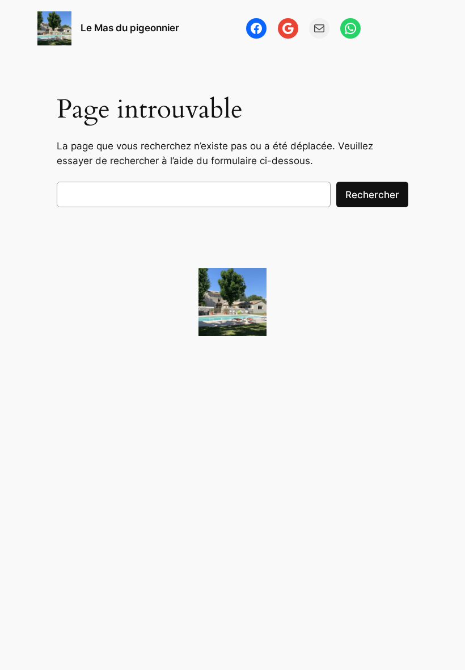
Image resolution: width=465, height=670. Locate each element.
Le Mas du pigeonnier (130, 28)
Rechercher (372, 194)
